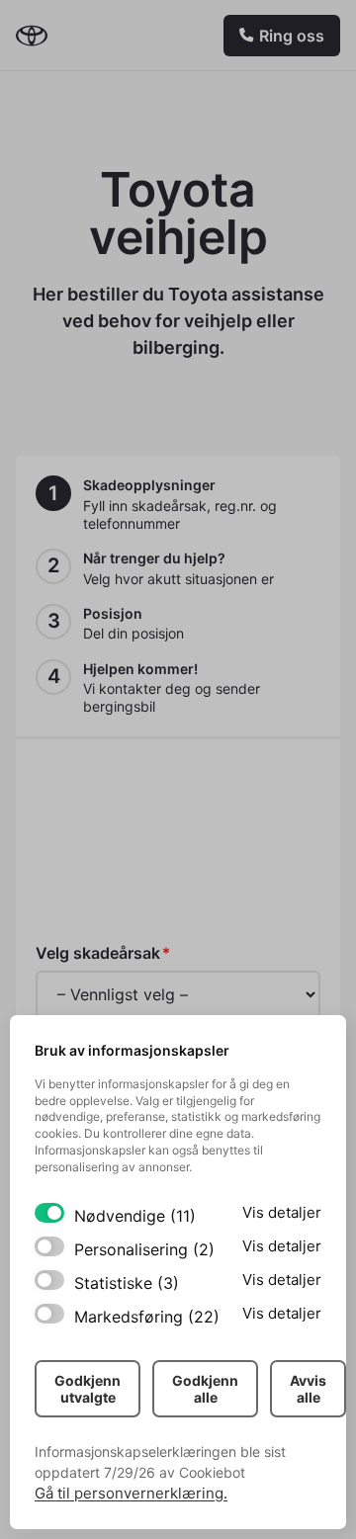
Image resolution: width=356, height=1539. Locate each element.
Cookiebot (212, 1472)
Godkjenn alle (205, 1389)
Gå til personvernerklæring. (131, 1493)
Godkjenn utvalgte (87, 1389)
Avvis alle (308, 1389)
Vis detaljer (281, 1212)
